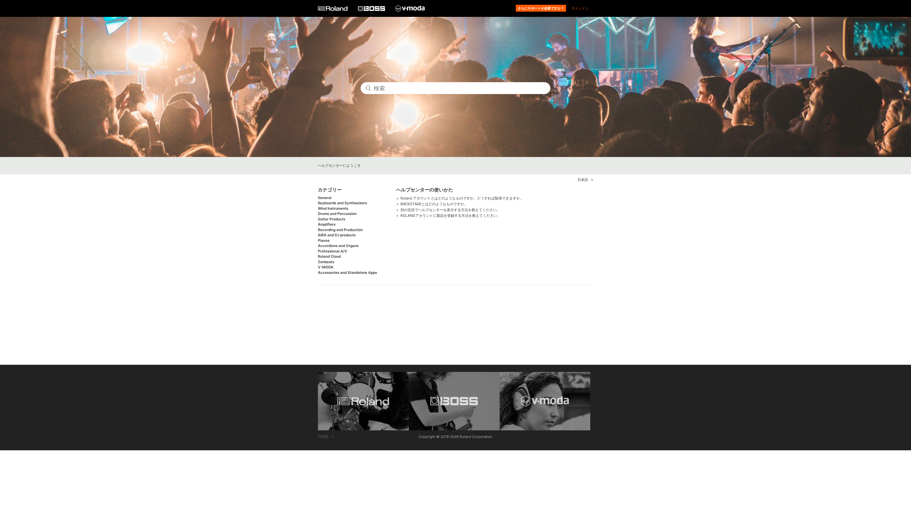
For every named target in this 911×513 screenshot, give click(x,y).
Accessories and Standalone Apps (347, 272)
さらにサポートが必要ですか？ (541, 8)
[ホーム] (333, 9)
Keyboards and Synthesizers (342, 203)
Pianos (324, 240)
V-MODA (325, 267)
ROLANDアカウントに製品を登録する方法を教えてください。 (450, 215)
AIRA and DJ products (337, 235)
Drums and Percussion (337, 213)
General (324, 197)
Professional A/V (332, 251)
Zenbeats (326, 262)
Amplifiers (326, 224)
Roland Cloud (329, 256)
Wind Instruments (333, 208)
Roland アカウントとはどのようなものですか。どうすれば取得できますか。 (461, 198)
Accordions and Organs (338, 245)
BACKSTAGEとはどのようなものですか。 (434, 204)
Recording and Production (340, 230)
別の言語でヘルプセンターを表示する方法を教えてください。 (450, 210)
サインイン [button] (580, 8)
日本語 (583, 179)
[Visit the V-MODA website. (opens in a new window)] (545, 401)
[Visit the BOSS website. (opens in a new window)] (454, 401)
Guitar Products (331, 219)
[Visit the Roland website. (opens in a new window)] (363, 401)
